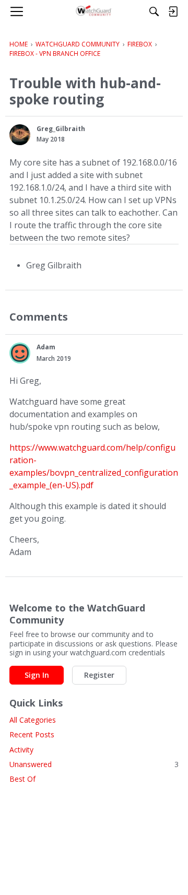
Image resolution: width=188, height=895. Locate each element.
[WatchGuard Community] (94, 11)
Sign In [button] (37, 675)
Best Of (22, 779)
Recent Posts (31, 734)
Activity (21, 750)
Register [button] (99, 675)
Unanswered (94, 764)
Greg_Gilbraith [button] (61, 128)
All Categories (32, 720)
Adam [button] (46, 347)
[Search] (154, 11)
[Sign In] (172, 11)
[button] (19, 134)
